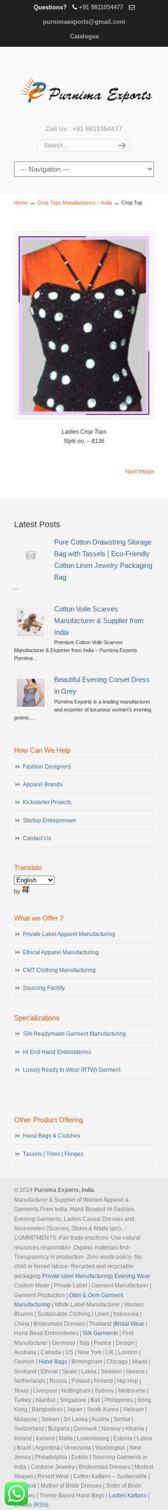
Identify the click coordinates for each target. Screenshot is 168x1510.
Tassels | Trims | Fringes (53, 1154)
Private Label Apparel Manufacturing (69, 934)
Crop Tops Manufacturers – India (74, 202)
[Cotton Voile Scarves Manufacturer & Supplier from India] (31, 622)
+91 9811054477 (101, 7)
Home (21, 202)
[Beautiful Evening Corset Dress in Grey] (31, 693)
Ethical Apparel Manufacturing (61, 952)
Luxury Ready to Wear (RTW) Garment (71, 1070)
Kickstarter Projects (47, 802)
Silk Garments (100, 1333)
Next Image (139, 471)
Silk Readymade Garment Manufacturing (74, 1034)
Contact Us (37, 838)
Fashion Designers (47, 766)
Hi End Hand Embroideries (57, 1052)
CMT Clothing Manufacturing (59, 970)
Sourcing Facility (44, 988)
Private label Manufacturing (77, 1276)
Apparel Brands (43, 784)
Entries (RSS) (31, 1505)
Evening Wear (132, 1276)
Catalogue (84, 36)
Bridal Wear (129, 1324)
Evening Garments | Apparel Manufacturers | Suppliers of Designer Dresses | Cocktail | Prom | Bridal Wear (84, 85)
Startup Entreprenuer (49, 820)
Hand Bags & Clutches (51, 1135)
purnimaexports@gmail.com (84, 21)
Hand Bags (53, 1361)
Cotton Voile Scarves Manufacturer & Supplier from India (99, 620)
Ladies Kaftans (128, 1495)
